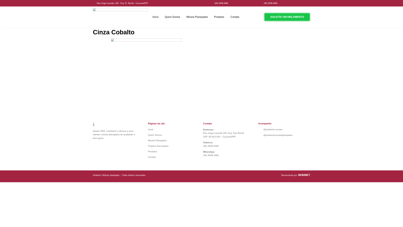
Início (156, 17)
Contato (234, 17)
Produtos (219, 17)
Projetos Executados (158, 146)
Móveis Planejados (197, 17)
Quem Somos (172, 17)
